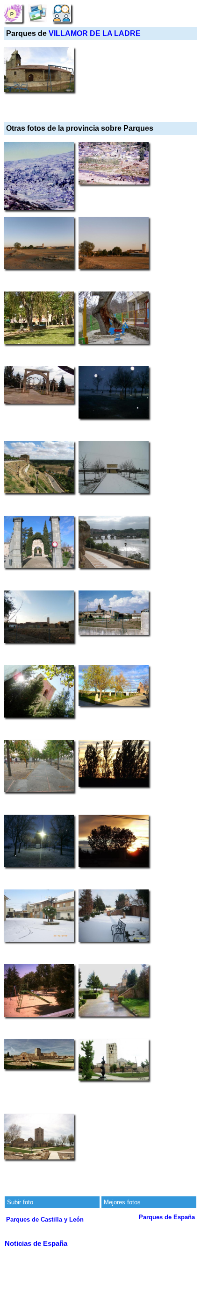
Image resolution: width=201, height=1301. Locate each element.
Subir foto (20, 1202)
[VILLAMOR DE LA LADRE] (13, 12)
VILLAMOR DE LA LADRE (95, 33)
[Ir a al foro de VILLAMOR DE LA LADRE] (61, 12)
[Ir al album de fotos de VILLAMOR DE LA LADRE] (37, 12)
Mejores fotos (122, 1202)
